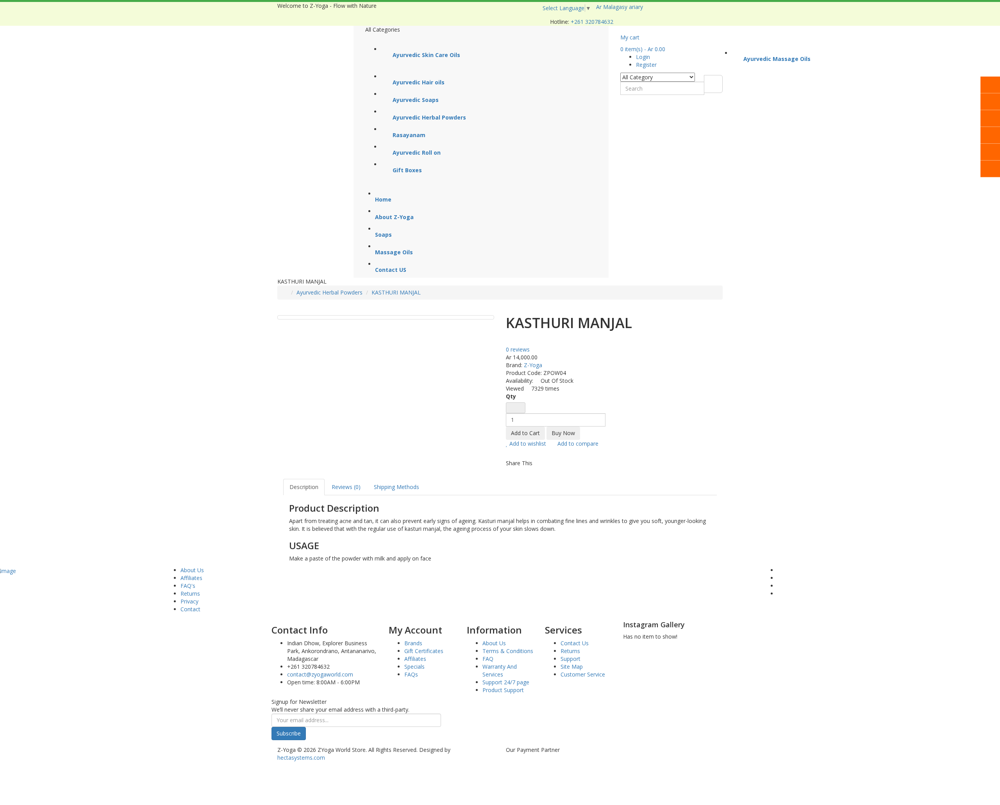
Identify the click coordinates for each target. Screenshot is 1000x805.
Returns (190, 593)
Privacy (189, 601)
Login (643, 57)
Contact (190, 609)
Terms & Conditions (507, 651)
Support (570, 658)
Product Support (503, 690)
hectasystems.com (301, 757)
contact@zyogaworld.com (320, 674)
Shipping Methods (396, 487)
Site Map (572, 666)
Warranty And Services (499, 670)
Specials (414, 666)
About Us (192, 570)
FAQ (487, 658)
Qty (511, 396)
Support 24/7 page (505, 682)
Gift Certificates (423, 651)
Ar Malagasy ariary (621, 7)
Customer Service (583, 674)
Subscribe (289, 733)
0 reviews (518, 349)
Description (303, 487)
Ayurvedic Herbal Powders (329, 292)
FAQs (411, 674)
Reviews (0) (346, 487)
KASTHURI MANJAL (396, 292)
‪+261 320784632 (592, 21)
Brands (413, 643)
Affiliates (191, 578)
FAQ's (187, 585)
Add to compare (577, 443)
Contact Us (575, 643)
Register (646, 64)
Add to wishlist (527, 443)
